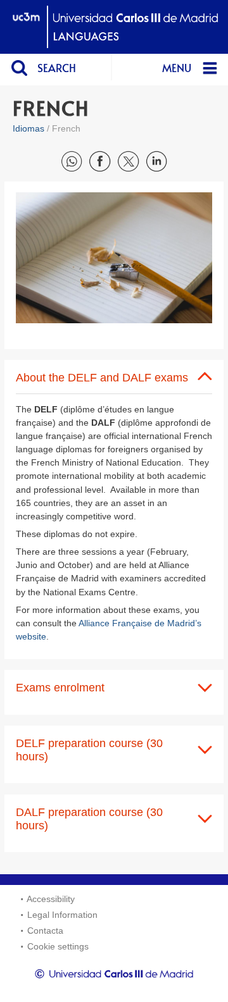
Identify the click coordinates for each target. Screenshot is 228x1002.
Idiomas (28, 128)
